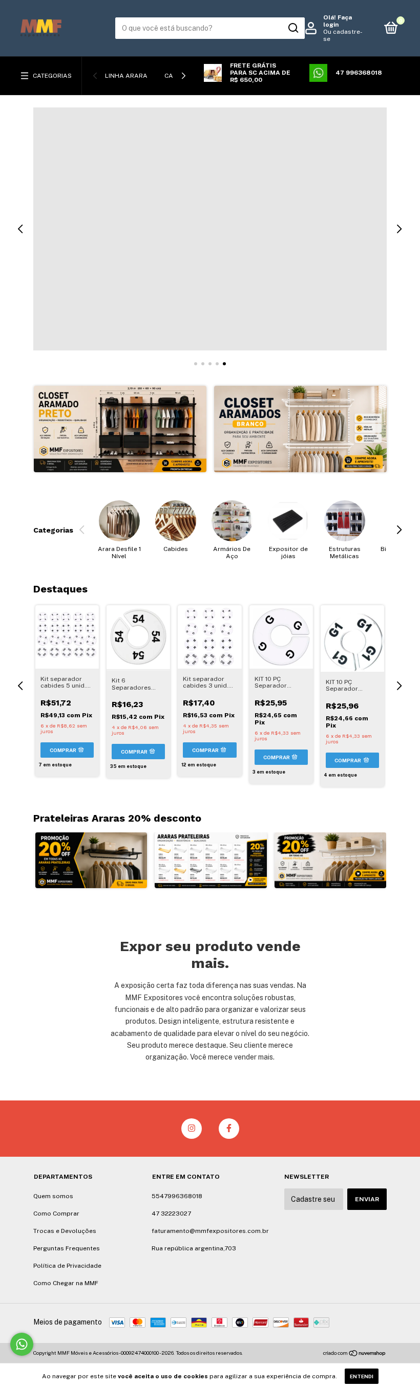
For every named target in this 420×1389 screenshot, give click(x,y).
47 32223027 (171, 1213)
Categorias (52, 75)
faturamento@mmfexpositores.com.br (210, 1230)
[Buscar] (292, 28)
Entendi (361, 1376)
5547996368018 (177, 1196)
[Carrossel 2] (300, 429)
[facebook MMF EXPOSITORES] (229, 1128)
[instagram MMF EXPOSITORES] (191, 1128)
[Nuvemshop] (355, 1354)
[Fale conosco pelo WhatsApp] (21, 1344)
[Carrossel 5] (210, 228)
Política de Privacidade (67, 1265)
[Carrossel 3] (330, 860)
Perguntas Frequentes (66, 1248)
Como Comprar (56, 1213)
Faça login (337, 21)
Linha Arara (126, 75)
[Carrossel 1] (120, 429)
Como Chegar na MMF (65, 1283)
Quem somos (53, 1196)
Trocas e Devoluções (64, 1230)
